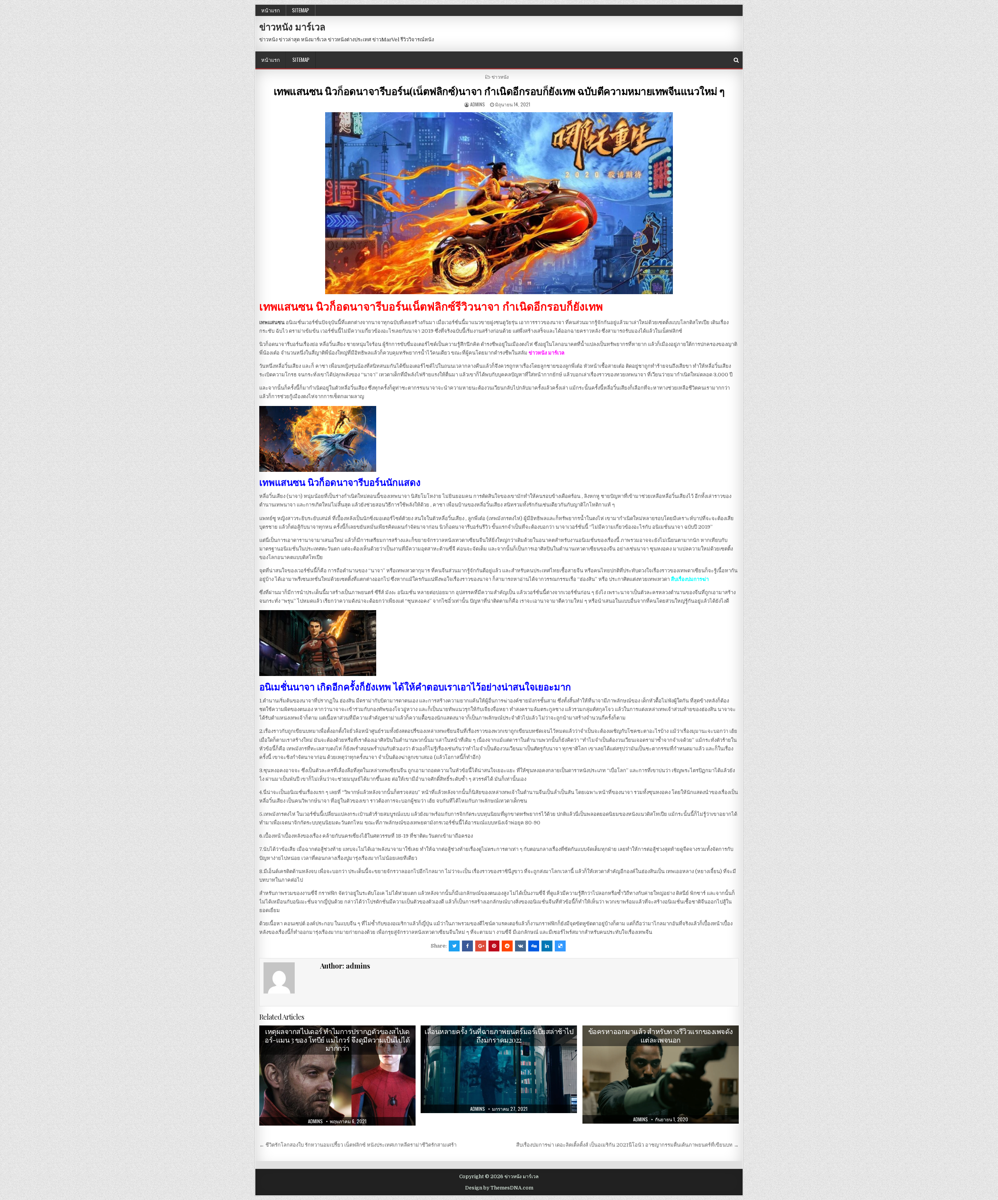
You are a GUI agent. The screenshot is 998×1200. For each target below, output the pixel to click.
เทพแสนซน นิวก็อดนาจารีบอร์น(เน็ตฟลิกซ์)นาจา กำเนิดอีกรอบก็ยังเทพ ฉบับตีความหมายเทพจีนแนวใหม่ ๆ (499, 91)
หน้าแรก (270, 10)
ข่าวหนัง (500, 76)
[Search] (736, 60)
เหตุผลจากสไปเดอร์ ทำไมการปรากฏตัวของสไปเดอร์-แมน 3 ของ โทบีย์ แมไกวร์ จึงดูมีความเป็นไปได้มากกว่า (337, 1040)
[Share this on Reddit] (507, 946)
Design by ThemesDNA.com (499, 1188)
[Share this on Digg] (533, 946)
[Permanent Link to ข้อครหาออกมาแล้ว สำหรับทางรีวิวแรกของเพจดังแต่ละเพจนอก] (660, 1074)
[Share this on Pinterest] (493, 946)
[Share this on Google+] (480, 946)
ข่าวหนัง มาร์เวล (292, 26)
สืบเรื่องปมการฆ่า (690, 579)
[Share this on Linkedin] (546, 946)
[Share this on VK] (520, 946)
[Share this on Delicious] (560, 946)
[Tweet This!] (454, 946)
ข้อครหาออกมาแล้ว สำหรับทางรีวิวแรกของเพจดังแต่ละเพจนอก (660, 1036)
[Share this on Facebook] (467, 946)
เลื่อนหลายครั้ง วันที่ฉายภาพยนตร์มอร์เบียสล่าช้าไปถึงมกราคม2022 (499, 1036)
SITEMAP (300, 10)
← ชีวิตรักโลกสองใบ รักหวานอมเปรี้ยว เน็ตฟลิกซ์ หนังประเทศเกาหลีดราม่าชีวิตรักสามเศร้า (358, 1145)
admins (477, 104)
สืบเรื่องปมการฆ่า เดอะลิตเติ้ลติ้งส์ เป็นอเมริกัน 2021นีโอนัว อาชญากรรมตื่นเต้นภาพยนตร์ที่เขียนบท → (627, 1145)
